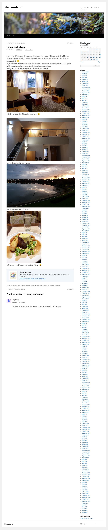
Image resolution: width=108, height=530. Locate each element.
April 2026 (85, 79)
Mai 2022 (84, 168)
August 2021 (85, 185)
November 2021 (86, 179)
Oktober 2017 (85, 272)
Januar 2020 (85, 221)
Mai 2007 (84, 509)
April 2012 (85, 397)
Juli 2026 (84, 74)
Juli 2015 (84, 323)
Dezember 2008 (86, 473)
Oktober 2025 (85, 91)
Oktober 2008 (85, 476)
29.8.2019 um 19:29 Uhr (19, 302)
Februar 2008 (85, 491)
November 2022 (86, 157)
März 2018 (85, 263)
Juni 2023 (84, 144)
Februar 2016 (85, 310)
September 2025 (86, 92)
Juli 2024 (84, 119)
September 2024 (86, 115)
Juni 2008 (84, 484)
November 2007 (86, 497)
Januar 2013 (85, 380)
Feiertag (85, 518)
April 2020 (85, 215)
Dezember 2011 (86, 405)
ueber (13, 36)
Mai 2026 (84, 77)
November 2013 (86, 361)
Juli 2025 (84, 96)
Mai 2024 (84, 123)
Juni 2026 (84, 75)
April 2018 (85, 261)
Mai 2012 (84, 395)
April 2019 (85, 238)
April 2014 (85, 352)
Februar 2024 (85, 128)
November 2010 (86, 429)
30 (94, 59)
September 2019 (86, 229)
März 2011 (85, 422)
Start (8, 36)
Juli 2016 (84, 301)
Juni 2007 (84, 507)
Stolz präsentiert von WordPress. (90, 524)
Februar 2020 (85, 219)
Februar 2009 (85, 469)
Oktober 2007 (85, 499)
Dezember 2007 (86, 495)
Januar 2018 (85, 266)
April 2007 (85, 510)
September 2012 (86, 387)
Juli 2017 (84, 278)
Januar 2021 (85, 198)
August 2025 (85, 94)
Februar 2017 (85, 287)
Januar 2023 (85, 153)
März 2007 (85, 512)
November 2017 (86, 270)
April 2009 (85, 465)
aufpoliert (70, 43)
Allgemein (25, 285)
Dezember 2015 (86, 314)
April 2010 (85, 442)
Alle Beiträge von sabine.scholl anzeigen (33, 279)
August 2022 (85, 162)
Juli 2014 (84, 346)
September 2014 (86, 342)
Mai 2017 (84, 282)
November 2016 (86, 293)
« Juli (81, 62)
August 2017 (85, 276)
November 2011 (86, 406)
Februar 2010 (85, 446)
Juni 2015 (84, 325)
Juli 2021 (84, 187)
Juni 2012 (84, 393)
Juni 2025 (84, 98)
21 (88, 57)
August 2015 (85, 321)
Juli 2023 (84, 142)
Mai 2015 (84, 327)
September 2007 (86, 501)
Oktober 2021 (85, 181)
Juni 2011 (84, 416)
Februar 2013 (85, 378)
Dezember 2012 (86, 382)
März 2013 (85, 376)
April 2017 (85, 283)
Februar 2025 (85, 106)
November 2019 (86, 225)
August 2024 (85, 117)
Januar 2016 (85, 312)
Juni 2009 (84, 461)
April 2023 (85, 147)
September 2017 (86, 274)
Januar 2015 (85, 335)
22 (91, 57)
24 (97, 57)
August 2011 (85, 412)
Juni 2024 (84, 121)
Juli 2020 (84, 210)
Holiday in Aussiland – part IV (16, 43)
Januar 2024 (85, 130)
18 (100, 54)
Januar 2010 (85, 448)
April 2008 (85, 488)
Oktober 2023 (85, 136)
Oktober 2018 (85, 249)
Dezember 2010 (86, 427)
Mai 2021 (84, 191)
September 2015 (86, 319)
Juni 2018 (84, 257)
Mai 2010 (84, 440)
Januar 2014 (85, 357)
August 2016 (85, 299)
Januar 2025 (85, 108)
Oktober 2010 (85, 431)
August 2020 (85, 208)
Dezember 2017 (86, 268)
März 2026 (85, 81)
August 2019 (85, 231)
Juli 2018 (84, 255)
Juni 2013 (84, 370)
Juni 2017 (84, 280)
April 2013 (85, 374)
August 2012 (85, 389)
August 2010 (85, 435)
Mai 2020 (84, 214)
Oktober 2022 (85, 159)
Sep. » (99, 62)
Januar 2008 (85, 493)
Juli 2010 (84, 437)
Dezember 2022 (86, 155)
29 (91, 59)
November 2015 (86, 316)
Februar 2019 (85, 242)
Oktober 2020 (85, 204)
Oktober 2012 (85, 386)
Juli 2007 (84, 505)
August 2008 (85, 480)
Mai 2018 (84, 259)
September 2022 (86, 161)
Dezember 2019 (86, 223)
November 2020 (86, 202)
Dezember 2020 (86, 200)
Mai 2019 (84, 236)
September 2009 (86, 456)
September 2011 (86, 410)
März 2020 (85, 217)
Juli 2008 (84, 482)
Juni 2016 (84, 302)
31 (97, 59)
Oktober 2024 (85, 113)
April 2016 (85, 306)
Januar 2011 (85, 425)
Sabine (91, 518)
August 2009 (85, 457)
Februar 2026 (85, 83)
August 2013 (85, 367)
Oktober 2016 (85, 295)
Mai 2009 (84, 463)
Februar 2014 (85, 355)
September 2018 (86, 251)
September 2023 (86, 138)
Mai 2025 (84, 100)
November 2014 (86, 338)
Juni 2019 (84, 234)
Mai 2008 (84, 486)
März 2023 (85, 149)
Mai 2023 (84, 145)
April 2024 (85, 125)
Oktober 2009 (85, 454)
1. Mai (81, 518)
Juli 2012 (84, 391)
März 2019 (85, 240)
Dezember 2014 (86, 336)
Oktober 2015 (85, 318)
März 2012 (85, 399)
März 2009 (85, 467)
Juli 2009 (84, 459)
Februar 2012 (85, 401)
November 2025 (86, 89)
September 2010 (86, 433)
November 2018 (86, 248)
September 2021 (86, 183)
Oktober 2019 (85, 227)
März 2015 (85, 331)
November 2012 (86, 384)
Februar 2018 (85, 265)
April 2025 (85, 102)
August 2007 (85, 503)
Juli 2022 (84, 164)
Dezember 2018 (86, 246)
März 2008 (85, 490)
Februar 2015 (85, 333)
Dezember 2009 (86, 450)
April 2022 (85, 170)
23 (94, 57)
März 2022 (85, 172)
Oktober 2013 (85, 363)
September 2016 (86, 297)
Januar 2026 (85, 85)
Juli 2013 (84, 369)
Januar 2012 (85, 403)
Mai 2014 (84, 350)
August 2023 (85, 140)
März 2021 (85, 195)
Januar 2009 (85, 471)
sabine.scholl (28, 50)
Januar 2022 (85, 176)
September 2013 (86, 365)
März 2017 (85, 285)
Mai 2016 (84, 304)
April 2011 (85, 420)
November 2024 (86, 111)
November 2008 (86, 474)
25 (100, 57)
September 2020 (86, 206)
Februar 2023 (85, 151)
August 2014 (85, 344)
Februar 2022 (85, 174)
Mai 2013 (84, 372)
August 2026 (85, 72)
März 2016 (85, 308)
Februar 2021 (85, 197)
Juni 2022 (84, 166)
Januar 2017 (85, 289)
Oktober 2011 (85, 408)
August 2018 (85, 253)
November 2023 (86, 134)
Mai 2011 (84, 418)
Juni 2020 (84, 212)
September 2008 (86, 478)
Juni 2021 (84, 189)
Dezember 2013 (86, 359)
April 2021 (85, 193)
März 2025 (85, 104)
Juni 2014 (84, 348)
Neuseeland (13, 7)
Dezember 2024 (86, 110)
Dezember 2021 (86, 178)
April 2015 (85, 329)
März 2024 (85, 127)
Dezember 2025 (86, 87)
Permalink (57, 285)
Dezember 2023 (86, 132)
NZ (88, 518)
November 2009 (86, 452)
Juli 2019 (84, 232)
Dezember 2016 (86, 291)
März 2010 (85, 444)
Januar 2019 (85, 244)
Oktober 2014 (85, 340)
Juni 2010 (84, 439)
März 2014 (85, 353)
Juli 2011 (84, 414)
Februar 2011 (85, 423)
